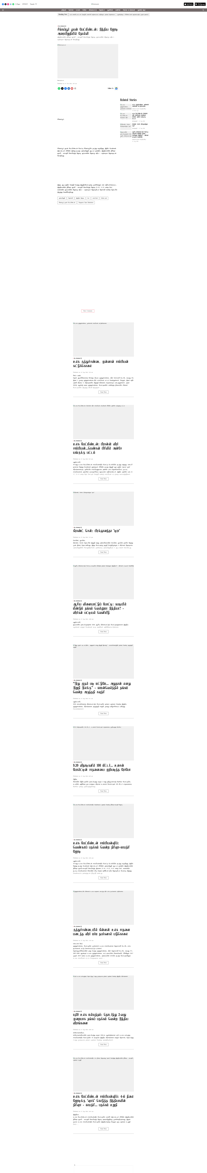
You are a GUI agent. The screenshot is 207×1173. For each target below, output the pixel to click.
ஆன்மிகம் (110, 10)
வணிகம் (117, 10)
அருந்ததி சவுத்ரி (98, 707)
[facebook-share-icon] (65, 89)
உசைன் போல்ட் (106, 784)
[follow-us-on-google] (116, 88)
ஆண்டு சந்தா (141, 10)
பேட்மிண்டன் (82, 1117)
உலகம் (78, 10)
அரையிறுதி (62, 198)
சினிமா (84, 10)
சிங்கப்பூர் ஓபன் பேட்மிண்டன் (67, 202)
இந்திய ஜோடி (80, 198)
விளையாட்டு (93, 10)
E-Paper (18, 4)
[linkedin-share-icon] (68, 89)
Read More (104, 392)
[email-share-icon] (72, 89)
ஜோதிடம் (102, 10)
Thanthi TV (33, 4)
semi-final (95, 198)
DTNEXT (25, 4)
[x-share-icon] (62, 89)
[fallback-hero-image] (126, 107)
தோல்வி (70, 198)
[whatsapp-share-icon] (59, 89)
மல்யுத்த (127, 1035)
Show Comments (87, 311)
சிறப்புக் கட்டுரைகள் (129, 10)
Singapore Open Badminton (86, 202)
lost (88, 198)
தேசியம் (71, 10)
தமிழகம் (63, 10)
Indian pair (104, 198)
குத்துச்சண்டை (104, 378)
